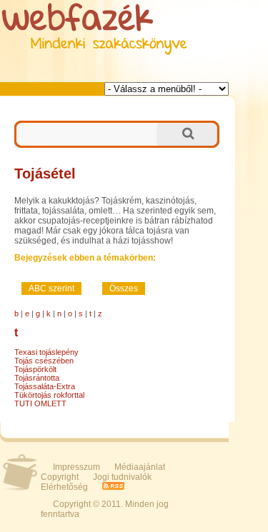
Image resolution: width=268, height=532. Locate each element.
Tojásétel (45, 173)
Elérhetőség (64, 487)
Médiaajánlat (139, 467)
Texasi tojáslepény (46, 352)
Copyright (60, 477)
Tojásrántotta (36, 377)
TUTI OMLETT (40, 403)
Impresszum (76, 467)
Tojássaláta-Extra (44, 386)
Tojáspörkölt (35, 369)
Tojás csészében (44, 360)
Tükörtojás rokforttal (49, 395)
